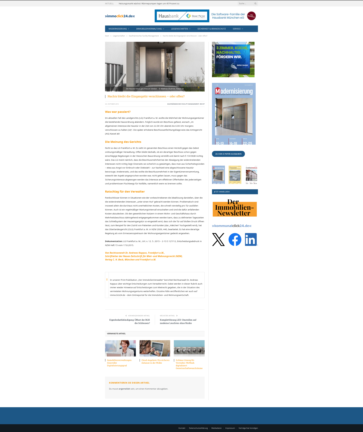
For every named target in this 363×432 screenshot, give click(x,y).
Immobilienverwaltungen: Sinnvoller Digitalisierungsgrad (119, 363)
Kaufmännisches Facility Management (183, 104)
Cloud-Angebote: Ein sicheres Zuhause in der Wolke (155, 361)
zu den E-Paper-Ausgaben (228, 154)
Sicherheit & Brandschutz (212, 28)
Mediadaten (216, 428)
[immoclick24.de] (120, 16)
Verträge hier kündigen (248, 428)
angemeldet (124, 388)
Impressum (230, 428)
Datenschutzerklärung (198, 428)
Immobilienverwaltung (149, 28)
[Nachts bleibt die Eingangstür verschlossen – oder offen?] (155, 67)
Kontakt (182, 428)
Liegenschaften (179, 28)
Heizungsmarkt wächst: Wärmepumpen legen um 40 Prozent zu (149, 3)
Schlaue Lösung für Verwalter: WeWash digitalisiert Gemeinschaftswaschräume (189, 364)
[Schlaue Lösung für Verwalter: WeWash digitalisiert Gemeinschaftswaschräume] (189, 348)
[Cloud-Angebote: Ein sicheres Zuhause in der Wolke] (155, 348)
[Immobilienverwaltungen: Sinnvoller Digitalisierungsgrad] (120, 348)
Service (237, 28)
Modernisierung (118, 28)
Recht (202, 104)
